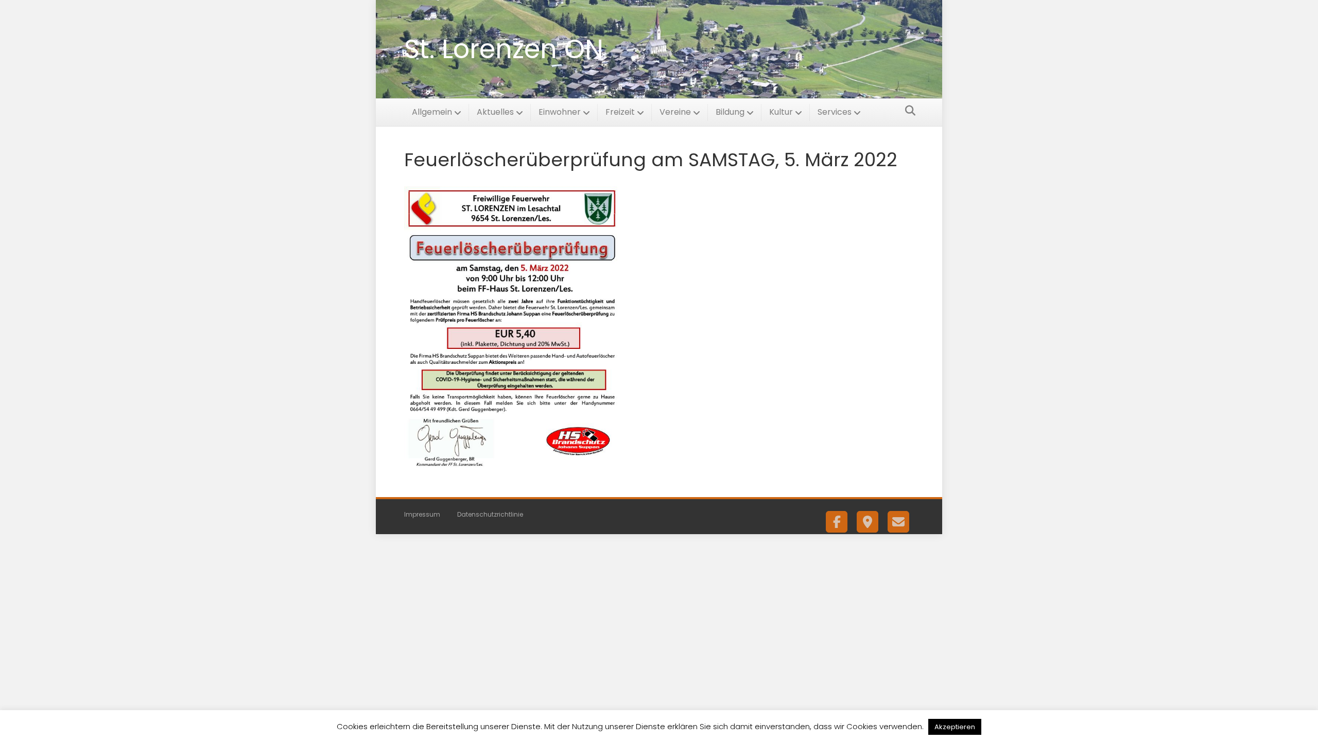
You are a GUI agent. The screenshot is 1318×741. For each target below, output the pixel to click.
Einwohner (560, 112)
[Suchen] (907, 110)
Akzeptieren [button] (954, 727)
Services (835, 112)
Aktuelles (495, 112)
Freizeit (620, 112)
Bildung (730, 112)
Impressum (422, 514)
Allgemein (432, 112)
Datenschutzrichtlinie (490, 514)
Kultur (781, 112)
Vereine (675, 112)
